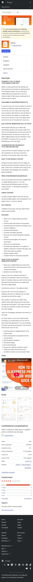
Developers (5, 538)
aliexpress (18, 464)
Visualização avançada (8, 472)
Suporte (5, 73)
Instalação (6, 65)
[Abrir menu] (30, 2)
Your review (5, 498)
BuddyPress (6, 554)
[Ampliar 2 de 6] (14, 407)
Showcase (20, 519)
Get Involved (21, 532)
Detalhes (5, 57)
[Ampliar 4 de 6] (29, 399)
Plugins (19, 525)
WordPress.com (7, 546)
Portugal (7, 561)
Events (19, 535)
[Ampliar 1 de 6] (14, 399)
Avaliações (6, 61)
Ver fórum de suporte (8, 510)
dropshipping (28, 468)
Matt (4, 548)
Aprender (4, 532)
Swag (19, 541)
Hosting (4, 525)
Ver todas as (27, 498)
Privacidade (5, 527)
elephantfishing (17, 45)
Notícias (4, 522)
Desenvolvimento (8, 69)
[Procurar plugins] (17, 12)
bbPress (5, 551)
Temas (19, 522)
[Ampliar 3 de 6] (14, 416)
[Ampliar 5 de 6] (29, 408)
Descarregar (6, 51)
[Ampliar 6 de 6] (29, 416)
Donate (20, 538)
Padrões (19, 527)
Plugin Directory (6, 7)
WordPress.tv (6, 541)
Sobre (3, 519)
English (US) (28, 461)
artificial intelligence (26, 464)
